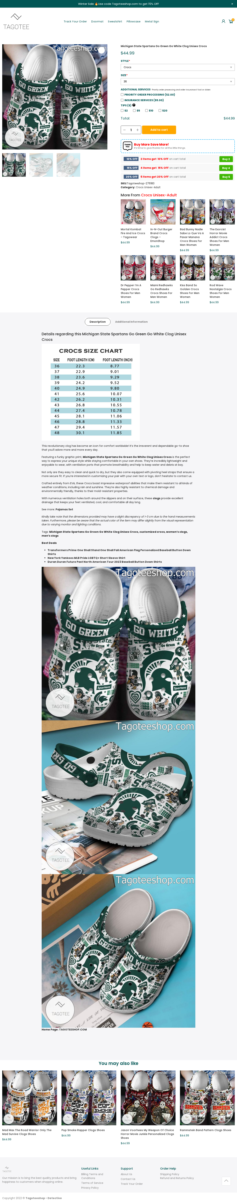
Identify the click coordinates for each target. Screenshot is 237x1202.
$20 (164, 110)
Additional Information (131, 322)
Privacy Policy (90, 1188)
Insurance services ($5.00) (144, 100)
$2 (126, 110)
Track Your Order (75, 21)
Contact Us (128, 1179)
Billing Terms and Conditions (92, 1176)
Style (125, 61)
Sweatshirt (115, 21)
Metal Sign (152, 21)
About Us (126, 1174)
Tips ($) (128, 105)
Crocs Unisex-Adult (148, 187)
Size (124, 75)
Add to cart (159, 130)
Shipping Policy (169, 1174)
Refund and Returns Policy (177, 1178)
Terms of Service (92, 1183)
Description (98, 322)
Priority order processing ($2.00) (149, 95)
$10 (151, 110)
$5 (138, 110)
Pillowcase (134, 21)
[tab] (98, 322)
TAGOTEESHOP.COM (73, 1029)
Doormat (97, 21)
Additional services (136, 89)
